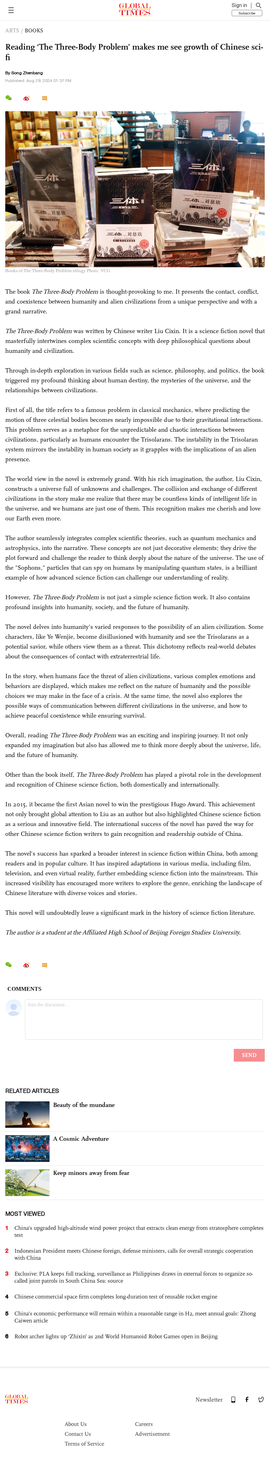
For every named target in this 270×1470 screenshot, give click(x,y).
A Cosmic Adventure (81, 1139)
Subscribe (247, 13)
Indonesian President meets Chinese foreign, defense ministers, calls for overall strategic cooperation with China (133, 1254)
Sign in (239, 5)
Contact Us (78, 1434)
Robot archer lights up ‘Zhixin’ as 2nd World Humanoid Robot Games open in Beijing (116, 1336)
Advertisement (152, 1434)
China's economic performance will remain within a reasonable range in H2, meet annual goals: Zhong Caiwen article (135, 1317)
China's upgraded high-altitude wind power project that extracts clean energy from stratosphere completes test (139, 1231)
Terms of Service (84, 1443)
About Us (76, 1424)
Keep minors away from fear (91, 1173)
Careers (144, 1424)
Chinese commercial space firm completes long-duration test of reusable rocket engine (115, 1296)
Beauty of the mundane (84, 1105)
